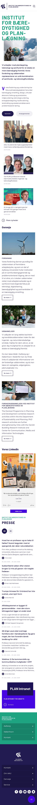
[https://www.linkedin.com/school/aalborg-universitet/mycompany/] (29, 791)
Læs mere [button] (18, 498)
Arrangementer (24, 114)
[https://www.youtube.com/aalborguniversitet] (25, 791)
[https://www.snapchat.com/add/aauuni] (33, 791)
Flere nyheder (12, 220)
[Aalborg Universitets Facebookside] (16, 791)
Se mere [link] (7, 297)
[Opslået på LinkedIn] (18, 490)
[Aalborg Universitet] (3, 6)
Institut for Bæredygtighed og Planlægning (20, 6)
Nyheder (8, 114)
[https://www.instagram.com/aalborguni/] (20, 791)
